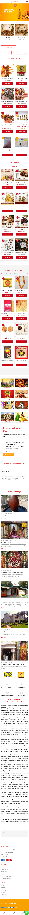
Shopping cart (4, 890)
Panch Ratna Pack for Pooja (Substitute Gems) (21, 252)
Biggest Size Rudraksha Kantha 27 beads (7, 124)
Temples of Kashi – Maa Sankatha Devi (12, 572)
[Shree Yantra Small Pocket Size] (7, 282)
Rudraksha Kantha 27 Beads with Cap (21, 101)
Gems (2, 274)
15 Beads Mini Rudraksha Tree (7, 229)
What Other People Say (18, 53)
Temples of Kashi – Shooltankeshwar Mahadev (14, 602)
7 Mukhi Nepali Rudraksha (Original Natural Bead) (21, 182)
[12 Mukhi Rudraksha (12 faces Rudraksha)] (21, 329)
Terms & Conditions (6, 876)
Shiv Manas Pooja (6, 542)
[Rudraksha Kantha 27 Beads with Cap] (21, 93)
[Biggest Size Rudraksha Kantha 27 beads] (7, 117)
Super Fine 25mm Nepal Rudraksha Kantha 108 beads (7, 101)
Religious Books (18, 274)
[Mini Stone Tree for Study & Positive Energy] (7, 244)
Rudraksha (7, 37)
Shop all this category (14, 370)
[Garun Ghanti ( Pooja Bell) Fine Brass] (21, 117)
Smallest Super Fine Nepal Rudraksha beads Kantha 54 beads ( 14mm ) (7, 78)
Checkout (3, 892)
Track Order (4, 894)
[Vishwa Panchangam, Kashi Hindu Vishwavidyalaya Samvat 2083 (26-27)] (21, 142)
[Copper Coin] (7, 329)
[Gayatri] (8, 675)
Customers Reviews (6, 878)
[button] (27, 1)
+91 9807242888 (5, 854)
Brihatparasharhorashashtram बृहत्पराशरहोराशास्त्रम (7, 360)
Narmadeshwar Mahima (8, 516)
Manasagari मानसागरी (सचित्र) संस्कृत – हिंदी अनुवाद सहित (7, 313)
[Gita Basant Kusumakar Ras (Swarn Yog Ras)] (21, 70)
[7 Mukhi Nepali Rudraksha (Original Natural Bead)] (21, 175)
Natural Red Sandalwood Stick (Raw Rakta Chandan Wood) (21, 229)
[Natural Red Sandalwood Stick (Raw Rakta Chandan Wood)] (21, 221)
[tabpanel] (7, 32)
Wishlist (3, 887)
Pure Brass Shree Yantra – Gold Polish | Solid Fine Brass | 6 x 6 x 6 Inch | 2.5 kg (7, 206)
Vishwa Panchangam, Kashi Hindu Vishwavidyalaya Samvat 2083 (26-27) (21, 150)
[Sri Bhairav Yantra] (21, 352)
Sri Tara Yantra (21, 313)
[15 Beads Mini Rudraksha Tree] (7, 221)
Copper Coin (7, 337)
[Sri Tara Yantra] (21, 306)
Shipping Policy (4, 874)
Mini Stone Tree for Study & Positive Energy (7, 252)
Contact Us (9, 454)
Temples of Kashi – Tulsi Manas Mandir (12, 632)
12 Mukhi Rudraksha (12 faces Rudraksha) (21, 337)
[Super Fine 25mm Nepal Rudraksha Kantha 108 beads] (7, 93)
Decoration (21, 37)
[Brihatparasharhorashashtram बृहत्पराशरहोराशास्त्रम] (7, 352)
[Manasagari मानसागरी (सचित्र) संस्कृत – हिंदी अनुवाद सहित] (7, 306)
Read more (3, 518)
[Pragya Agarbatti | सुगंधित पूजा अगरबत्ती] (7, 175)
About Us (3, 867)
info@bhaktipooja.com (6, 856)
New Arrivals (14, 166)
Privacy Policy (4, 869)
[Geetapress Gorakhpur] (21, 674)
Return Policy (4, 871)
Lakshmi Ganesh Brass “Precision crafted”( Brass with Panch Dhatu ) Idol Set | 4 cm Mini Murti (21, 206)
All (14, 61)
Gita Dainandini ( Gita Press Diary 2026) (7, 150)
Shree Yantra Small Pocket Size (7, 290)
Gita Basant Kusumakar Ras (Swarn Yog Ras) (21, 78)
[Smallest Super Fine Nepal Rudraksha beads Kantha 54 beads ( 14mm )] (7, 70)
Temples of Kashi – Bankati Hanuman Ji (12, 664)
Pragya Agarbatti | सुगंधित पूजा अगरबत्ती (7, 182)
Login (2, 885)
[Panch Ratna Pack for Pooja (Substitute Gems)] (21, 244)
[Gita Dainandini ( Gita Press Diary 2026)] (7, 142)
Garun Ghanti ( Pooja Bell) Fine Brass (21, 124)
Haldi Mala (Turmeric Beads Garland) (21, 290)
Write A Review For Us (10, 47)
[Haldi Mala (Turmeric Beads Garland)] (21, 282)
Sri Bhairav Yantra (21, 360)
